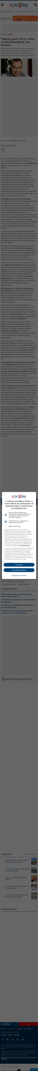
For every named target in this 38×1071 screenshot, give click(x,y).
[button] (19, 526)
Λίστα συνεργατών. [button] (24, 545)
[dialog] (19, 535)
